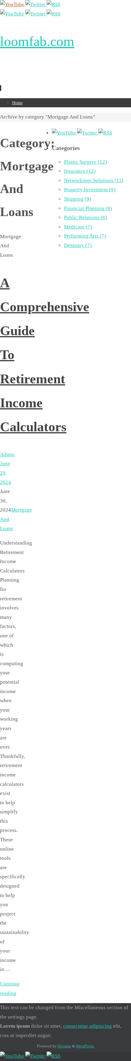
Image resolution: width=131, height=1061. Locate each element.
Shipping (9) (77, 199)
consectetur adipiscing (87, 1026)
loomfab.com (37, 41)
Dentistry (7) (78, 245)
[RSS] (53, 4)
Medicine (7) (78, 227)
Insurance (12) (80, 171)
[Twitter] (36, 4)
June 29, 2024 (5, 473)
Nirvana (64, 1046)
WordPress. (85, 1046)
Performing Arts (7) (85, 236)
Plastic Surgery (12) (85, 162)
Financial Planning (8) (88, 208)
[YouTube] (12, 4)
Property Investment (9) (89, 189)
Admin (7, 454)
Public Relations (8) (85, 217)
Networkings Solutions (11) (93, 180)
